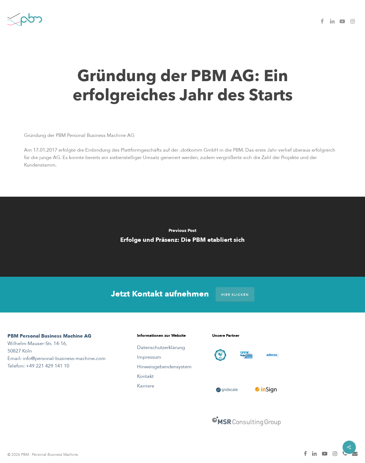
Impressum (149, 357)
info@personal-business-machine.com (64, 358)
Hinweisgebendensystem (164, 366)
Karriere (145, 386)
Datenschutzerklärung (161, 347)
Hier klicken (235, 294)
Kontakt (145, 376)
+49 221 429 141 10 (47, 366)
